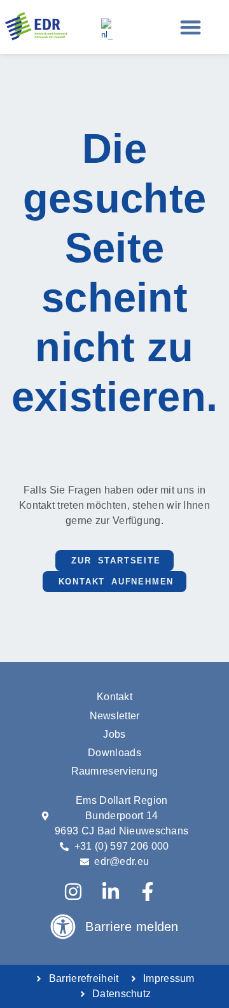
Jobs (114, 734)
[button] (190, 27)
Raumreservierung (114, 771)
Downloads (114, 752)
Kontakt (114, 696)
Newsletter (115, 715)
